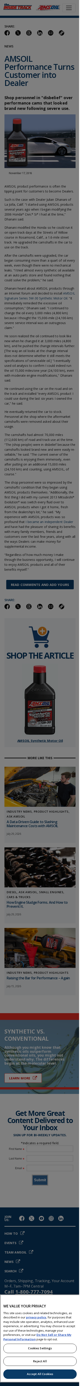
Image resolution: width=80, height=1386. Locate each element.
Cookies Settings (40, 1348)
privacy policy (36, 1317)
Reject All (40, 1361)
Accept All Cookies (40, 1374)
